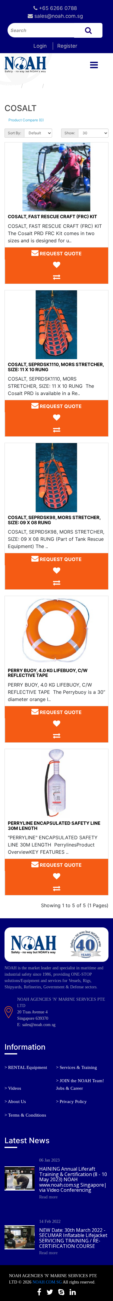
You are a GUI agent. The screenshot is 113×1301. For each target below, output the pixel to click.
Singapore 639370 (32, 1018)
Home (11, 86)
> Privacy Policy (71, 1101)
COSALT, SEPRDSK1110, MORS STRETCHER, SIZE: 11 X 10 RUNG (56, 367)
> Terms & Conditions (25, 1115)
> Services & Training (76, 1067)
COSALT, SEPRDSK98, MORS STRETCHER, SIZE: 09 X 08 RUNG (54, 520)
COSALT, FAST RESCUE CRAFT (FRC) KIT (52, 216)
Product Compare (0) (26, 120)
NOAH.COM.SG (47, 1282)
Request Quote (60, 253)
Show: (69, 133)
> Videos (13, 1088)
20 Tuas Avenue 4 (32, 1012)
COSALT (56, 86)
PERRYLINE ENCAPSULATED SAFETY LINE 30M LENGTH (54, 825)
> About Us (15, 1101)
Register (67, 46)
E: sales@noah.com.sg (36, 1024)
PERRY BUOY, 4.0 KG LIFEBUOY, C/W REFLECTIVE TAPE (48, 673)
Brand (32, 86)
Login (40, 46)
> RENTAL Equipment (26, 1067)
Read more (48, 1197)
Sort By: (14, 133)
